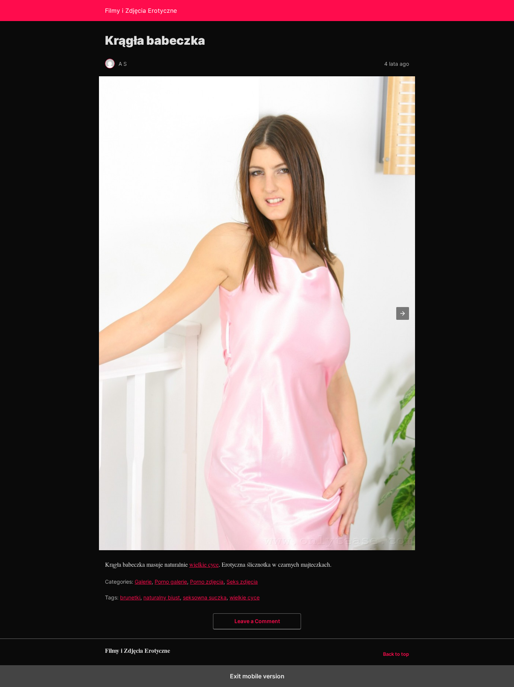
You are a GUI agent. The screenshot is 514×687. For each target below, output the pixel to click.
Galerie (143, 581)
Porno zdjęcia (207, 581)
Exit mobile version (257, 676)
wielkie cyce (204, 564)
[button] (402, 313)
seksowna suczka (205, 597)
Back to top (396, 654)
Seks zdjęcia (242, 581)
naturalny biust (161, 597)
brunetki (130, 597)
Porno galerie (171, 581)
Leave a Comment (257, 621)
